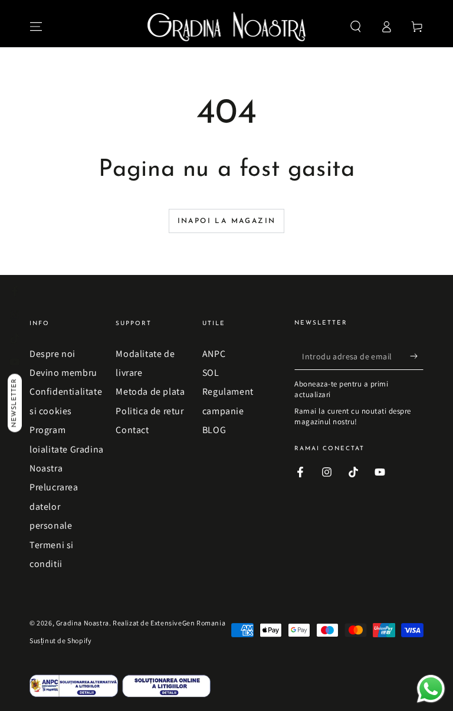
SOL (210, 372)
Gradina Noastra (82, 622)
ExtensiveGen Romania (187, 622)
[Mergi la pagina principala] (226, 26)
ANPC (213, 354)
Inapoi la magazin (227, 221)
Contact (132, 430)
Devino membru (63, 372)
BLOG (214, 430)
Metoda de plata (150, 391)
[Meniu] (36, 27)
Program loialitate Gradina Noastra (66, 449)
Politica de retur (149, 411)
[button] (355, 27)
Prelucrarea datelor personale (53, 506)
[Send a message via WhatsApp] (431, 689)
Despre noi (52, 354)
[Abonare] (417, 356)
